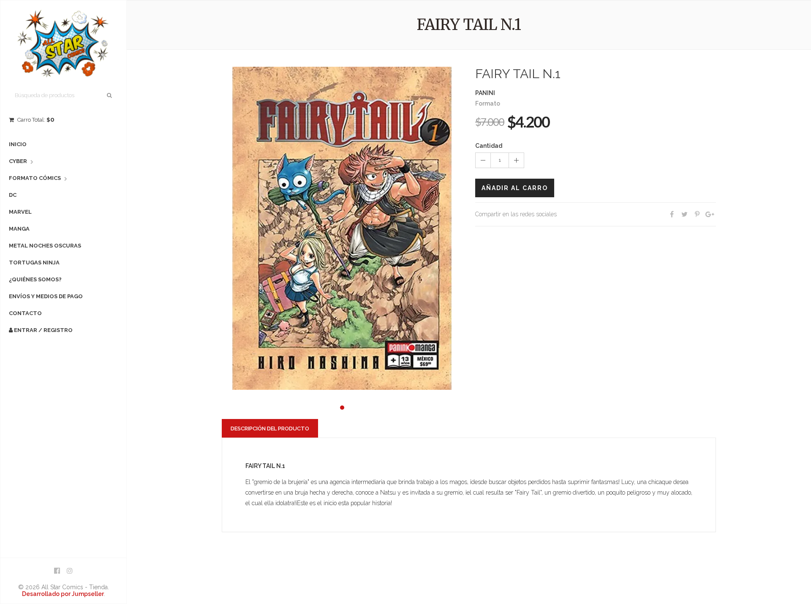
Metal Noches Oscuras (45, 245)
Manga (19, 229)
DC (12, 195)
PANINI (485, 93)
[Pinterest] (697, 214)
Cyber (18, 161)
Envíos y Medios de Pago (46, 296)
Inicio (18, 144)
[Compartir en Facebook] (671, 214)
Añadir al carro (515, 188)
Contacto (25, 313)
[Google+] (709, 214)
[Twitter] (684, 214)
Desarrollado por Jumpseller (63, 593)
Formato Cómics (35, 178)
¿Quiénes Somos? (35, 279)
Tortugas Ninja (34, 262)
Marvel (20, 212)
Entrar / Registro (43, 330)
